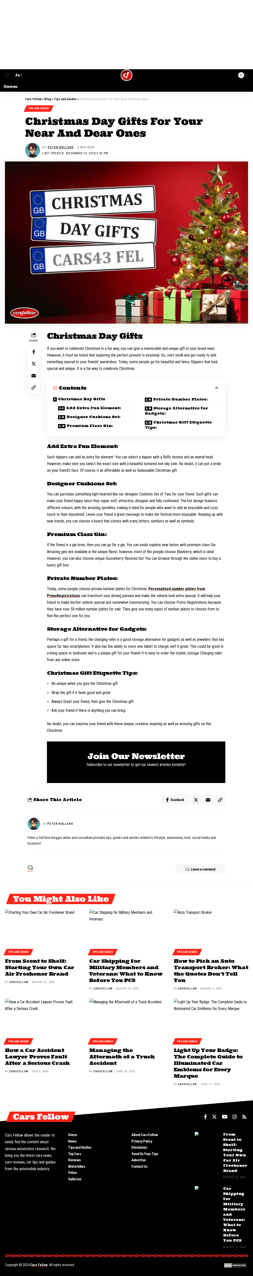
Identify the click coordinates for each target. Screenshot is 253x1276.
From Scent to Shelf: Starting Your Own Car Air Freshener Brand (39, 967)
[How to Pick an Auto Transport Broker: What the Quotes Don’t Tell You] (211, 931)
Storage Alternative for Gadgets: (176, 411)
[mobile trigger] (9, 75)
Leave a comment (203, 869)
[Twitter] (214, 1117)
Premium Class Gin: (90, 426)
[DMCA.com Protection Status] (235, 1265)
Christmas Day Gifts (81, 399)
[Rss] (244, 1117)
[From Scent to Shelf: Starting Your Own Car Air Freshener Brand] (42, 931)
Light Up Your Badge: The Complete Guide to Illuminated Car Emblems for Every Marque (208, 1063)
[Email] (34, 375)
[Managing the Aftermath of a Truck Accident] (126, 1021)
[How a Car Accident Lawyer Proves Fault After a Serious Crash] (42, 1021)
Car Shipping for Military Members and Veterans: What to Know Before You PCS (125, 970)
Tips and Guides (38, 108)
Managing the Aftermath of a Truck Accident (122, 1056)
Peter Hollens (61, 147)
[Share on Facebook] (34, 352)
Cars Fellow (38, 1265)
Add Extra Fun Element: (93, 408)
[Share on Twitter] (34, 364)
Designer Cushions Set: (93, 417)
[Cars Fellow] (126, 75)
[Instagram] (234, 1117)
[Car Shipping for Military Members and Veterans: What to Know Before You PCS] (126, 931)
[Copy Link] (34, 387)
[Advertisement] (126, 34)
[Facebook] (205, 1117)
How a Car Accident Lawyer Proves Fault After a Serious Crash (37, 1056)
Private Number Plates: (180, 399)
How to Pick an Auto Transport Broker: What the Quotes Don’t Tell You (211, 970)
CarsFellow (18, 982)
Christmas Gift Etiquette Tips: (178, 425)
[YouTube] (225, 1117)
